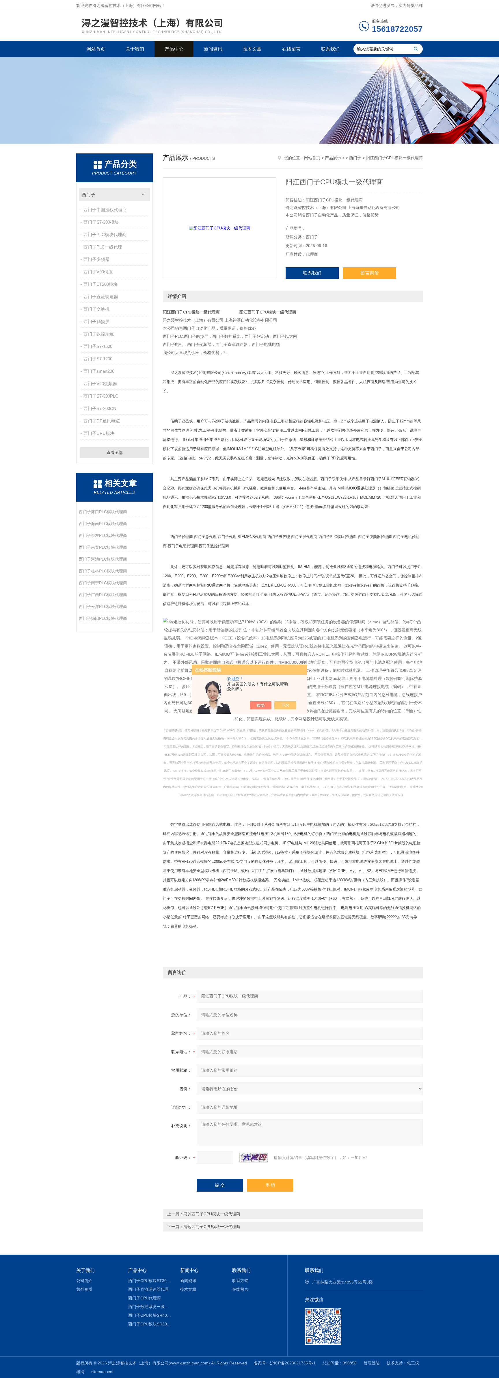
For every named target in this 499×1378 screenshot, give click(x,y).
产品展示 (333, 157)
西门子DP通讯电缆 (101, 420)
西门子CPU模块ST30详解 (150, 1280)
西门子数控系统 (98, 333)
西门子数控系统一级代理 (150, 1306)
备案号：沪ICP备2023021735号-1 (285, 1363)
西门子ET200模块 (100, 284)
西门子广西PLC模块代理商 (103, 594)
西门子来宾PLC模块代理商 (103, 547)
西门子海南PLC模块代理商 (103, 523)
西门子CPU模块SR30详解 (150, 1324)
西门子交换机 (96, 309)
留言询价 (369, 272)
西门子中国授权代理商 (105, 209)
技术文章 (252, 49)
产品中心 (174, 49)
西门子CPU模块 (98, 433)
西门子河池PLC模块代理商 (103, 559)
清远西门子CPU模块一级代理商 (211, 1226)
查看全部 (115, 452)
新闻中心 (189, 1270)
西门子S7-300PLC (100, 396)
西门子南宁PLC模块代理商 (103, 582)
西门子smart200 (98, 371)
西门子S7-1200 (97, 358)
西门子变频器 (96, 259)
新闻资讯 (213, 49)
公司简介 (84, 1280)
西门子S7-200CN (99, 408)
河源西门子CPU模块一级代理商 (211, 1214)
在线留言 (291, 49)
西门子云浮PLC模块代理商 (103, 606)
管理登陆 (372, 1363)
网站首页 (96, 49)
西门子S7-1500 (97, 346)
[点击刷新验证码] (253, 1157)
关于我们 (135, 49)
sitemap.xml (102, 1371)
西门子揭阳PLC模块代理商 (103, 618)
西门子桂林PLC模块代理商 (103, 571)
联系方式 (240, 1280)
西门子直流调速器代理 (148, 1289)
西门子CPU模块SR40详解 (150, 1315)
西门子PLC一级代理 (102, 246)
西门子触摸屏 (96, 321)
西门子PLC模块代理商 (104, 234)
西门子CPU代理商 (144, 1298)
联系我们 (330, 49)
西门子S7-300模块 (101, 222)
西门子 (88, 194)
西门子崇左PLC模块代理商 (103, 535)
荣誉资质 (84, 1289)
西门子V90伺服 (98, 271)
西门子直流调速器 (100, 296)
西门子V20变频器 (100, 383)
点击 (143, 194)
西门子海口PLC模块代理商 (103, 511)
